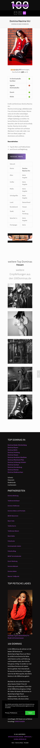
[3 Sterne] (14, 69)
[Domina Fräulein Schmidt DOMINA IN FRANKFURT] (20, 323)
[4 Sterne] (16, 69)
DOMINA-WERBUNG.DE (20, 739)
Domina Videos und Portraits (16, 511)
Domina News (19, 742)
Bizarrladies (11, 536)
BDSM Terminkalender (14, 556)
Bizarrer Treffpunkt (13, 576)
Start (13, 742)
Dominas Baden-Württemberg (17, 445)
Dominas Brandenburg (15, 467)
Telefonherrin (12, 526)
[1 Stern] (11, 69)
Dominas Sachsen (13, 465)
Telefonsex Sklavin (13, 531)
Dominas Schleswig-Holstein (17, 462)
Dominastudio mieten (14, 546)
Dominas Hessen (13, 455)
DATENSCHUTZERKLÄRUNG (15, 737)
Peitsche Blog (12, 551)
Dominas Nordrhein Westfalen (17, 457)
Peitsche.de (11, 541)
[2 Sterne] (13, 69)
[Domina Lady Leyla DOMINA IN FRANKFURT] (20, 351)
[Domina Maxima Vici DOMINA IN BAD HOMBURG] (20, 407)
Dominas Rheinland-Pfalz (16, 460)
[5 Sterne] (18, 69)
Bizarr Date (11, 521)
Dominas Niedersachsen (15, 472)
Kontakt (26, 742)
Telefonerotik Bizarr (14, 501)
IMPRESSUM (27, 737)
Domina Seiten (12, 571)
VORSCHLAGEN (20, 721)
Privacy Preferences (11, 713)
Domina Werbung (13, 496)
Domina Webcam (13, 566)
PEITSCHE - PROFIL (16, 157)
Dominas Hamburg (14, 452)
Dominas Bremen (13, 470)
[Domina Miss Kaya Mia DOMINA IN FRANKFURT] (20, 295)
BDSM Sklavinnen (13, 516)
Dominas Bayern (13, 447)
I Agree (30, 713)
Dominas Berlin (12, 450)
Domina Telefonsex (13, 506)
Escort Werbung (12, 561)
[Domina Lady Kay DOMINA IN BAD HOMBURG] (20, 379)
